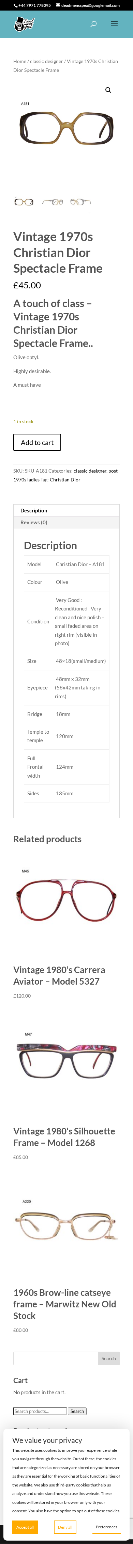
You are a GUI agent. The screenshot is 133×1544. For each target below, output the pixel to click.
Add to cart (37, 442)
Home (19, 61)
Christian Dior (65, 479)
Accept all (25, 1527)
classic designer (46, 61)
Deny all (65, 1527)
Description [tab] (33, 510)
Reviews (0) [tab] (33, 522)
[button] (108, 90)
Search (77, 1411)
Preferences (106, 1526)
